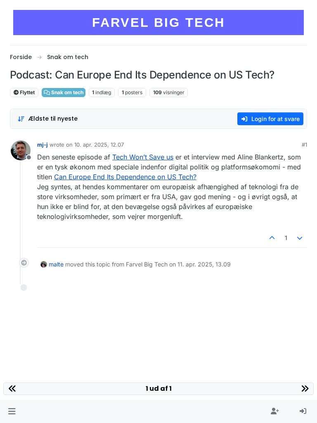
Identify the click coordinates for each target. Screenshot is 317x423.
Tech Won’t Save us (142, 157)
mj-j (42, 144)
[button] (11, 411)
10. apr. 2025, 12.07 (99, 144)
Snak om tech (66, 92)
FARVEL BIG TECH (158, 22)
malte (56, 264)
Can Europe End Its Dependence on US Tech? (125, 177)
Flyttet (27, 92)
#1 (304, 144)
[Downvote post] (300, 237)
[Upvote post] (272, 237)
